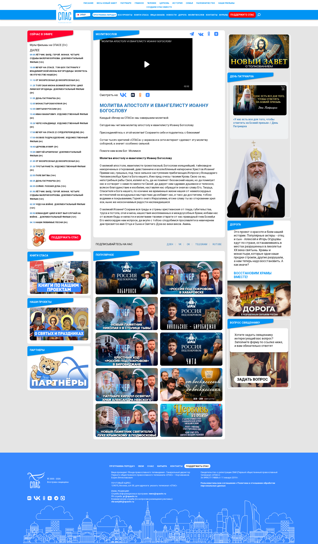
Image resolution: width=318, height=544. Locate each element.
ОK (188, 244)
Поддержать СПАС (65, 237)
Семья (189, 3)
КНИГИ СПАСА (141, 15)
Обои (141, 466)
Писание (88, 3)
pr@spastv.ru (130, 496)
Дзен (170, 244)
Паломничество (205, 3)
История (177, 3)
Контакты (211, 15)
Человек (151, 3)
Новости (171, 15)
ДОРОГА (235, 224)
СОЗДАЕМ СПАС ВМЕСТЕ (159, 7)
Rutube (217, 244)
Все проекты (125, 15)
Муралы (223, 15)
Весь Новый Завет (107, 3)
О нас (150, 466)
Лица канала (157, 15)
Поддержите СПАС (242, 14)
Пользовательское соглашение (218, 483)
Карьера (162, 466)
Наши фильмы (226, 3)
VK (180, 244)
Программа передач (104, 15)
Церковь (164, 3)
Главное (139, 3)
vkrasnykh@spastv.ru (122, 501)
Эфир (83, 15)
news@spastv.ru (157, 493)
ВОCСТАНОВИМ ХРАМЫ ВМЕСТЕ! (252, 275)
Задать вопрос (252, 379)
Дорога (182, 15)
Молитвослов (196, 15)
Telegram (201, 244)
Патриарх (125, 3)
